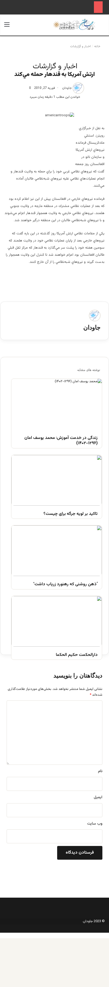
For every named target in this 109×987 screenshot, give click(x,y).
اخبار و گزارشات (80, 46)
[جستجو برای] (102, 27)
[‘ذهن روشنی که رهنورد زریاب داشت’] (56, 550)
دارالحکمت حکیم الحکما (77, 655)
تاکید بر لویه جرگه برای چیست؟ (70, 514)
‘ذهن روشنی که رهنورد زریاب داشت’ (65, 584)
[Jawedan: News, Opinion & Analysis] (74, 24)
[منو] (7, 27)
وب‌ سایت (94, 824)
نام (100, 771)
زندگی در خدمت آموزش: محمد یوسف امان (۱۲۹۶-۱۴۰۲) (61, 441)
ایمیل (98, 797)
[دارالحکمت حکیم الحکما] (56, 621)
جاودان (67, 88)
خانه (97, 46)
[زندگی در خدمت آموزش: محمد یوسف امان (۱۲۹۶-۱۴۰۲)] (56, 404)
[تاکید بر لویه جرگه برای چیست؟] (56, 480)
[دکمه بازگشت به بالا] (107, 935)
